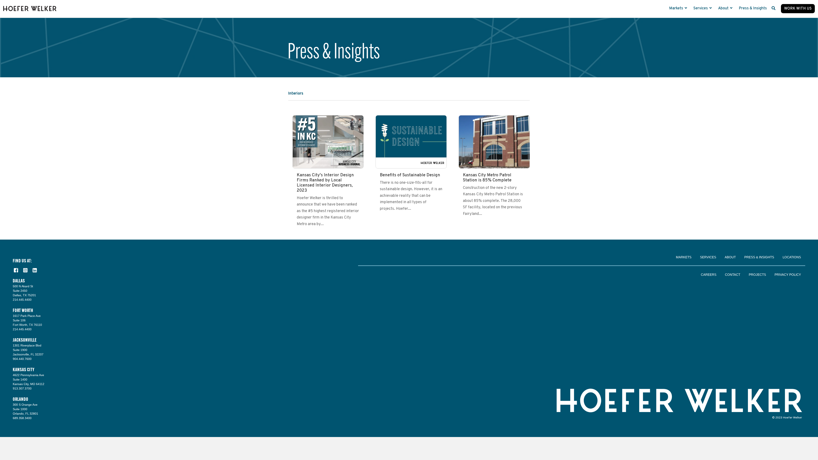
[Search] (773, 8)
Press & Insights (753, 8)
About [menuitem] (730, 257)
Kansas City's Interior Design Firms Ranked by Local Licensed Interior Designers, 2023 (325, 182)
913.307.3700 (22, 388)
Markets (676, 8)
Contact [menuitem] (732, 274)
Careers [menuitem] (708, 274)
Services (701, 8)
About (723, 8)
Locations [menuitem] (792, 257)
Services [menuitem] (708, 257)
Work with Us (798, 8)
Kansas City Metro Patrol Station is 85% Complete (487, 177)
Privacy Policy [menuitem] (788, 274)
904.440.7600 (22, 359)
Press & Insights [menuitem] (759, 257)
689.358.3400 (22, 418)
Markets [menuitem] (683, 257)
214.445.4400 (22, 299)
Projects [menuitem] (757, 274)
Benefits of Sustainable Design (410, 175)
